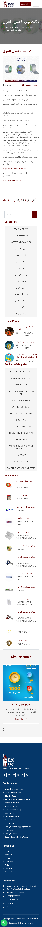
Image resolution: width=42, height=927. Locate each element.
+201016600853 (13, 896)
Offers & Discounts (21, 242)
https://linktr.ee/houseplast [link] (14, 168)
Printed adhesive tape (21, 413)
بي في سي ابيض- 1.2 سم (25, 587)
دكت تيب (21, 307)
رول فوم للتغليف (22, 598)
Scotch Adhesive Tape (21, 378)
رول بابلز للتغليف (22, 531)
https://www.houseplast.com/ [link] (15, 180)
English (26, 4)
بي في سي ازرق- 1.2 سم (25, 507)
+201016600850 (13, 899)
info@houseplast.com (16, 892)
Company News (27, 27)
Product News (21, 229)
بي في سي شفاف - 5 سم (26, 545)
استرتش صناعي (21, 300)
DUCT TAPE (21, 420)
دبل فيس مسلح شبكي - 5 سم (25, 482)
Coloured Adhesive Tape (21, 433)
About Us (8, 855)
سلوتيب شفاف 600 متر (25, 342)
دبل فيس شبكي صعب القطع (24, 327)
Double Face (21, 439)
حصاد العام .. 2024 (21, 704)
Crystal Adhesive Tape (21, 372)
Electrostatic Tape (21, 426)
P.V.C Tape (21, 455)
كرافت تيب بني (22, 640)
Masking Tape (21, 385)
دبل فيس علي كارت (23, 495)
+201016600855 (13, 903)
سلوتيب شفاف (21, 281)
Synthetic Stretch (21, 407)
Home (5, 27)
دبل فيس (21, 268)
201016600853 (12, 907)
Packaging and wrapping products (21, 447)
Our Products (10, 858)
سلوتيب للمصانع (21, 248)
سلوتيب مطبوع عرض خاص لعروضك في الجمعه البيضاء (26, 355)
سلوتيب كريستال (21, 255)
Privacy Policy (10, 872)
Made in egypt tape (24, 573)
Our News (14, 27)
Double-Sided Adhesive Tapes (21, 468)
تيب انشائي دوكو (21, 274)
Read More (19, 719)
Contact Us (9, 868)
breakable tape (22, 518)
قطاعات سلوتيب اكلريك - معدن (25, 558)
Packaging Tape (21, 461)
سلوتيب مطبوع (21, 261)
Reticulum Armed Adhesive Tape (21, 392)
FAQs (7, 865)
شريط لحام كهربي (21, 294)
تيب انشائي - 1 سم (23, 628)
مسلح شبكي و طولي (21, 313)
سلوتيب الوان (21, 287)
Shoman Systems (26, 923)
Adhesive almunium (21, 400)
